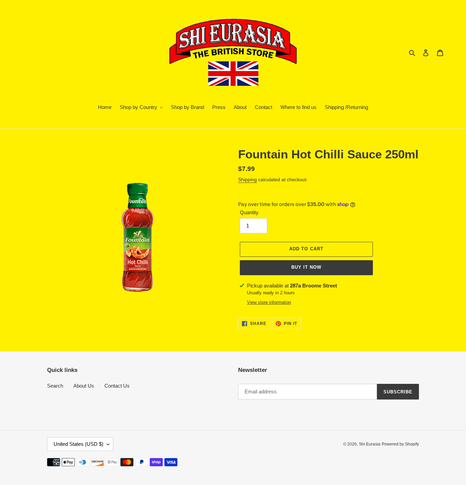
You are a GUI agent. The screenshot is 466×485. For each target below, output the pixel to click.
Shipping (247, 179)
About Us (83, 386)
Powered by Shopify (400, 444)
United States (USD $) (78, 444)
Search (55, 386)
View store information (269, 302)
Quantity (249, 212)
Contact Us (117, 386)
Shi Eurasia (369, 444)
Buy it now (306, 267)
